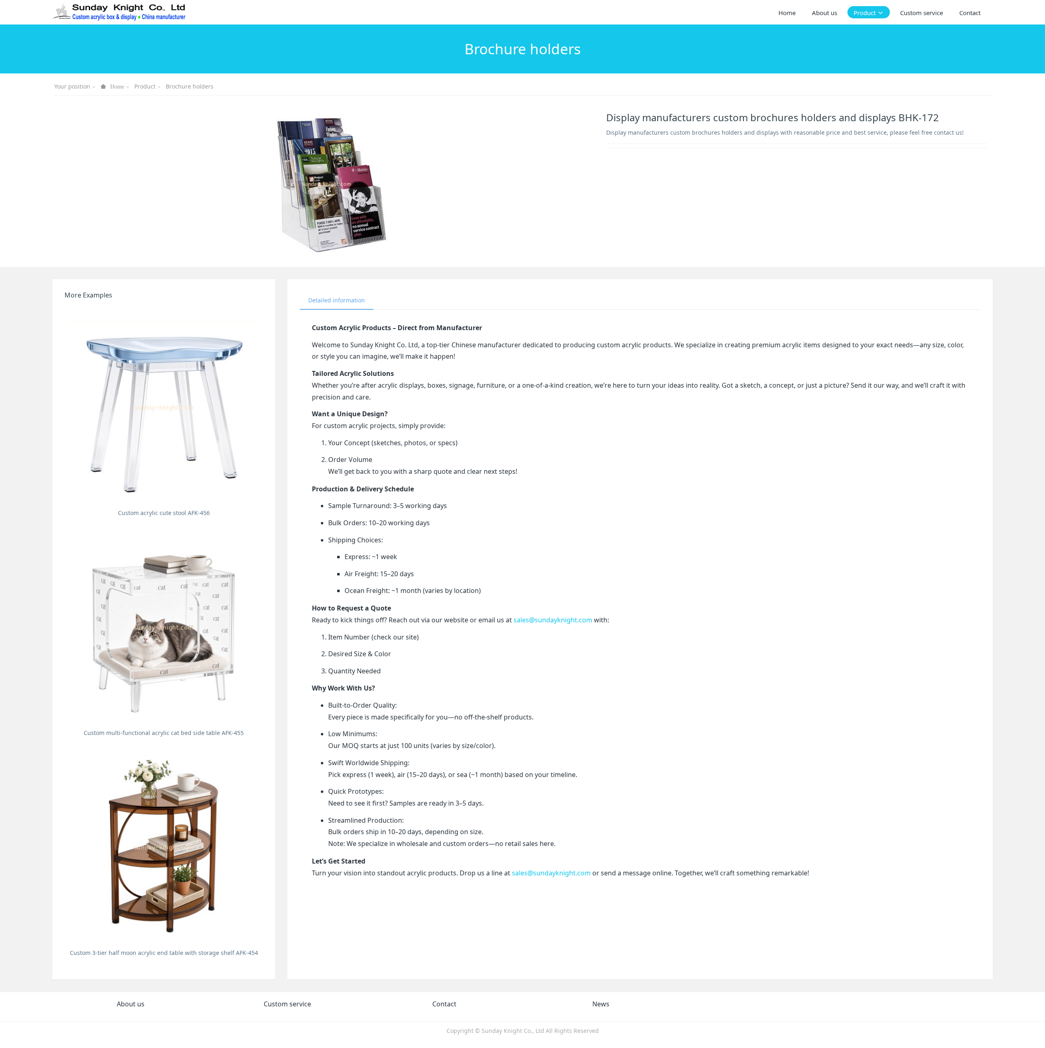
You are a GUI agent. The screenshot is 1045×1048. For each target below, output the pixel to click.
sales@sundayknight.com (553, 619)
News (600, 1003)
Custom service (287, 1003)
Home (787, 13)
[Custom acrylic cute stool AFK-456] (163, 406)
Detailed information (336, 300)
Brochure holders (189, 86)
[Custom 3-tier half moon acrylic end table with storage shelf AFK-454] (163, 846)
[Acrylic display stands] (119, 12)
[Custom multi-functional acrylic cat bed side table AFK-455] (163, 626)
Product (145, 86)
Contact (444, 1003)
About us (131, 1003)
